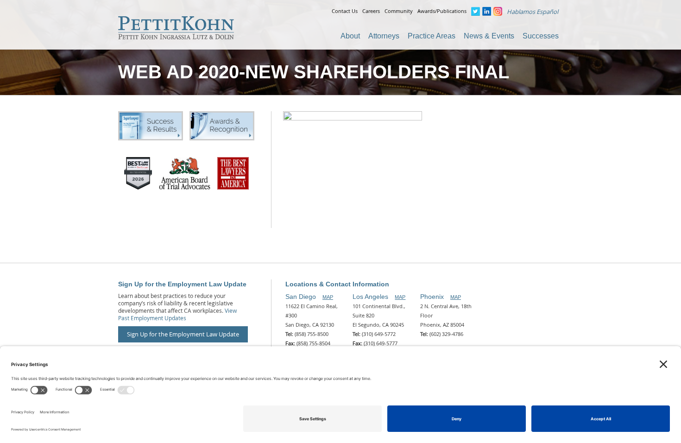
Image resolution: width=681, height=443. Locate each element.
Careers (371, 10)
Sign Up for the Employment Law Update (183, 334)
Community (399, 10)
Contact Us (345, 10)
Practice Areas (431, 36)
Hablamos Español (532, 11)
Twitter (475, 11)
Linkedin (486, 11)
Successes (541, 36)
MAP (327, 297)
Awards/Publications (442, 10)
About (350, 36)
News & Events (489, 36)
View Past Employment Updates (177, 314)
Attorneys (383, 36)
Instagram (497, 11)
